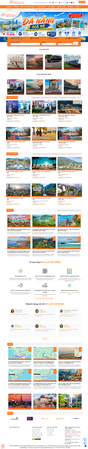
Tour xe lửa (47, 66)
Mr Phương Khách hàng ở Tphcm (71, 310)
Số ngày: (60, 42)
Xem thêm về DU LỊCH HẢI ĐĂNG (45, 298)
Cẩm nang (10, 210)
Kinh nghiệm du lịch (65, 210)
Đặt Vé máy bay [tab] (54, 38)
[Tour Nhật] (30, 418)
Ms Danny (66, 325)
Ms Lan (41, 325)
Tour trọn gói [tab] (17, 38)
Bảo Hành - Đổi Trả (36, 431)
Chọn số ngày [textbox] (61, 44)
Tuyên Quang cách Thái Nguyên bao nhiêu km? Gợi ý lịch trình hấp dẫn (43, 362)
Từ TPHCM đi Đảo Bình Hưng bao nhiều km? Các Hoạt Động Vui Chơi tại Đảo (19, 384)
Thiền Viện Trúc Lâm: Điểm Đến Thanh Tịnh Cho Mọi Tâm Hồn (43, 251)
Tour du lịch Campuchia (71, 97)
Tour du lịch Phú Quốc (37, 154)
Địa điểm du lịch (72, 210)
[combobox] (65, 44)
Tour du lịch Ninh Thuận (71, 154)
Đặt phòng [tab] (35, 38)
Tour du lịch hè (50, 435)
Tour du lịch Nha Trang (53, 154)
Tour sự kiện (49, 433)
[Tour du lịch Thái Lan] (45, 418)
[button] (79, 61)
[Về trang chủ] (16, 2)
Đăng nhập (82, 2)
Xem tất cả (78, 97)
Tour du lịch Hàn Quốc (62, 97)
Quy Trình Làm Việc (36, 429)
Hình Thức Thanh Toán (37, 433)
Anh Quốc (17, 325)
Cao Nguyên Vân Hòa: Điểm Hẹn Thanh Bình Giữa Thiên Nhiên (43, 230)
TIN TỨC (10, 344)
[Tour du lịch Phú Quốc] (44, 26)
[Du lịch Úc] (75, 418)
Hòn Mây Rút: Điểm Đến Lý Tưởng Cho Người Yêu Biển (69, 230)
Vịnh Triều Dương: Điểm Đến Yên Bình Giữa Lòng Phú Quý (69, 251)
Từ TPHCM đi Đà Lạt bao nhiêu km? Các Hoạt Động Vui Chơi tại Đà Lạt (44, 384)
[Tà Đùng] (15, 418)
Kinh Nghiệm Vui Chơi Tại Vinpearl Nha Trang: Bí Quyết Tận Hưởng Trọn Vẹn (18, 251)
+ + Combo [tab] (72, 38)
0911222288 (63, 2)
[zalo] (85, 442)
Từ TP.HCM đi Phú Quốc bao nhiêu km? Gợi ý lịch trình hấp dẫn (19, 362)
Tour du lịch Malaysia (53, 97)
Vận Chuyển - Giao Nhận (37, 435)
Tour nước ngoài (12, 97)
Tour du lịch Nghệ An (62, 154)
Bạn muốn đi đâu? (15, 42)
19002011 (56, 2)
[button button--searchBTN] (75, 43)
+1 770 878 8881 (70, 442)
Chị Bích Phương (18, 310)
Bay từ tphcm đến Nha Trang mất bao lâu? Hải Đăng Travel (69, 384)
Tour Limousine (29, 66)
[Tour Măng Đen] (60, 418)
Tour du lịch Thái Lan (44, 97)
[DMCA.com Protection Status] (36, 439)
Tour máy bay (67, 66)
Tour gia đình (10, 66)
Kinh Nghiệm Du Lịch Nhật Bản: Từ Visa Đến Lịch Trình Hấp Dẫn (18, 230)
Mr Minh (41, 310)
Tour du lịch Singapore (36, 97)
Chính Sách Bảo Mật (36, 436)
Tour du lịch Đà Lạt (45, 154)
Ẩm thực (59, 210)
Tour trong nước (12, 154)
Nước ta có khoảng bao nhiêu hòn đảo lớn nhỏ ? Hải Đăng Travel (69, 362)
